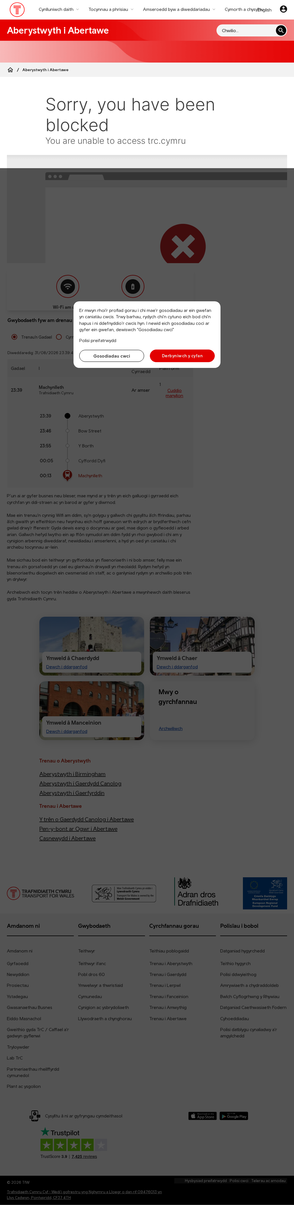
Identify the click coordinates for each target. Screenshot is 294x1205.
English (265, 9)
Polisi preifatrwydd (97, 340)
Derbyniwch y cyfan (182, 355)
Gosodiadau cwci (111, 355)
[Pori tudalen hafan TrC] (17, 11)
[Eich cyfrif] (283, 9)
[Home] (10, 69)
